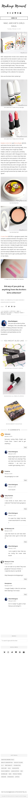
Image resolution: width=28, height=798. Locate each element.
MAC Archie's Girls (6, 312)
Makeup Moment (11, 796)
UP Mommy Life (9, 528)
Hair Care (3, 768)
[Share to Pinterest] (12, 306)
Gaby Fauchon (9, 495)
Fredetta (7, 471)
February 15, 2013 (8, 585)
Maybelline (4, 774)
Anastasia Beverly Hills (7, 759)
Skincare (3, 776)
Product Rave (18, 312)
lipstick (12, 311)
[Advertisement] (14, 672)
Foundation (17, 765)
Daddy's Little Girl (6, 143)
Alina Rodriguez (13, 451)
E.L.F (2, 765)
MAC (18, 311)
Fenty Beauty (8, 765)
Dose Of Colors (18, 762)
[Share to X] (9, 306)
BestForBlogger (23, 796)
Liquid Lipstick (15, 771)
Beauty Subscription (7, 762)
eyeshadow (11, 776)
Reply (25, 447)
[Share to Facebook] (6, 306)
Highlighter (15, 768)
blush (6, 311)
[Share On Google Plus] (14, 306)
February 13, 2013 (8, 563)
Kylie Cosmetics (5, 771)
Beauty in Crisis (9, 561)
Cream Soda (4, 236)
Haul (9, 768)
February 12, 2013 (8, 436)
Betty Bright (18, 143)
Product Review (6, 314)
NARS (10, 774)
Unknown (7, 434)
